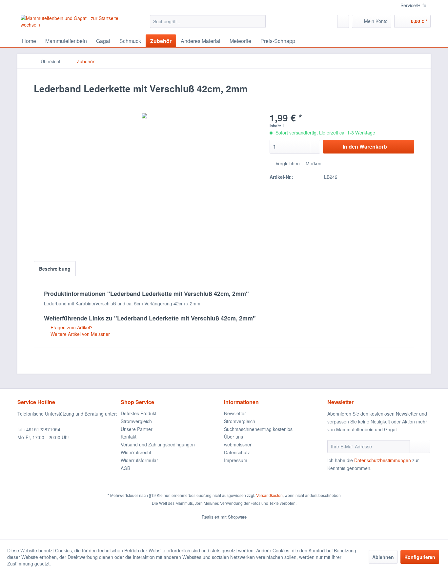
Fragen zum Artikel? (70, 327)
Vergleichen (287, 163)
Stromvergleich (136, 421)
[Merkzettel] (343, 21)
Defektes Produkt (138, 413)
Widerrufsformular (139, 460)
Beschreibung (55, 268)
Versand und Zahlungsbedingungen (158, 444)
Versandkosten (269, 495)
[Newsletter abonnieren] (420, 446)
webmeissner (238, 444)
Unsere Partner (137, 429)
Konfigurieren (419, 557)
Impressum (235, 460)
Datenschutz (237, 452)
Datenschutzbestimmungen (382, 460)
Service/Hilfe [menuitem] (413, 5)
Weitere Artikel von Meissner (79, 334)
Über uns (233, 436)
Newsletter (235, 413)
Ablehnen (383, 557)
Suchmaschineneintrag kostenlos (258, 429)
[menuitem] (208, 21)
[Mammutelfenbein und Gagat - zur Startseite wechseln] (70, 23)
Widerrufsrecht (136, 452)
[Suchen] (260, 21)
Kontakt (128, 436)
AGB (125, 468)
